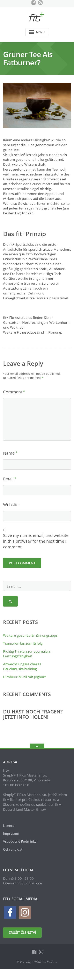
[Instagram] (40, 2)
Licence (9, 825)
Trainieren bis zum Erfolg (23, 643)
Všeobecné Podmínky (19, 841)
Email (8, 479)
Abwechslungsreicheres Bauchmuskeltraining (22, 666)
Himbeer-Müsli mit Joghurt (24, 677)
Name (9, 453)
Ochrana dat (12, 849)
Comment (12, 392)
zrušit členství (22, 932)
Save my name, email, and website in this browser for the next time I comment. (35, 541)
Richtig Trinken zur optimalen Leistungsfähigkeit (26, 654)
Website (10, 504)
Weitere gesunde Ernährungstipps (30, 635)
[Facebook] (33, 2)
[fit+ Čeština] (36, 16)
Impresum (11, 833)
